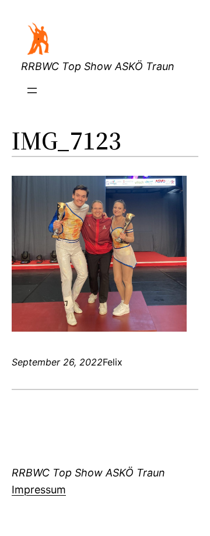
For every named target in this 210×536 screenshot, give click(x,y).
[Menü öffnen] (32, 90)
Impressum (39, 489)
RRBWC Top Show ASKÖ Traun (97, 66)
